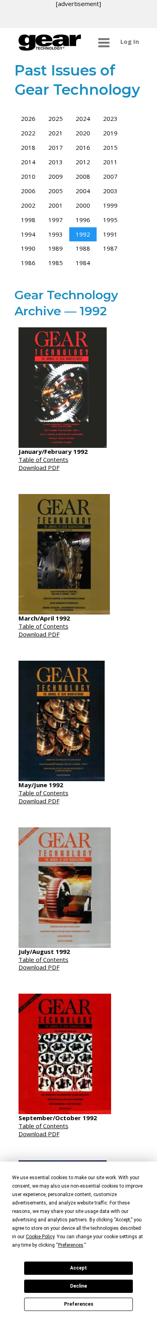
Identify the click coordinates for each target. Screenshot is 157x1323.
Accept (78, 1268)
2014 (28, 162)
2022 (28, 133)
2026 (28, 118)
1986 (28, 263)
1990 (28, 248)
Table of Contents (43, 459)
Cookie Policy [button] (40, 1236)
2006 (28, 191)
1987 (110, 248)
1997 (55, 220)
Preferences (78, 1304)
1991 (110, 234)
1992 (83, 234)
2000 (83, 205)
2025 (55, 118)
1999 (110, 205)
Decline (78, 1286)
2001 (55, 205)
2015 (110, 147)
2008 (83, 176)
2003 (110, 191)
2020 (83, 133)
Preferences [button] (70, 1245)
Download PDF (39, 467)
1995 (110, 220)
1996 (83, 220)
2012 (83, 162)
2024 (83, 118)
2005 (55, 191)
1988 (83, 248)
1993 (55, 234)
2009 (55, 176)
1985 (55, 263)
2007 (110, 176)
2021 (55, 133)
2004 (83, 191)
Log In (129, 41)
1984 (83, 263)
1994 (28, 234)
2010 (28, 176)
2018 (28, 147)
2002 (28, 205)
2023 (110, 118)
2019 (110, 133)
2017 (55, 147)
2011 (110, 162)
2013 (55, 162)
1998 (28, 220)
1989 (55, 248)
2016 (83, 147)
